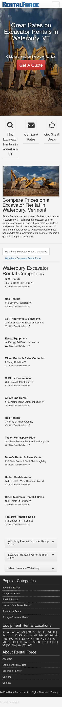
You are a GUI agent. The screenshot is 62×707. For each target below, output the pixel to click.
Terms (3, 702)
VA (8, 645)
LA (30, 635)
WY (30, 645)
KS (20, 635)
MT (17, 638)
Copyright (14, 702)
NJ (37, 638)
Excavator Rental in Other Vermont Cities (28, 556)
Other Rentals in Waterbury (23, 568)
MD (41, 635)
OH (9, 642)
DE (39, 632)
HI (54, 632)
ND (4, 642)
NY (48, 638)
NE (22, 638)
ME (35, 635)
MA (46, 635)
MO (11, 638)
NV (27, 638)
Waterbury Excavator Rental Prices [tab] (23, 258)
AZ (13, 632)
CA (23, 632)
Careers (6, 676)
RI (30, 642)
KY (25, 635)
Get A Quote (31, 65)
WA (14, 645)
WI (24, 645)
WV (19, 645)
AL (3, 632)
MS (5, 638)
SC (34, 642)
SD (39, 642)
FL (44, 632)
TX (49, 642)
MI (51, 635)
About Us (7, 658)
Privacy (54, 692)
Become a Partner (11, 670)
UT (55, 642)
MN (57, 635)
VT (3, 645)
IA (16, 635)
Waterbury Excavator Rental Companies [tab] (26, 251)
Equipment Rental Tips (14, 664)
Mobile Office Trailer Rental (16, 605)
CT (34, 632)
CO (29, 632)
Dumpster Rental (11, 593)
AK (8, 632)
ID (3, 635)
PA (25, 642)
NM (42, 638)
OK (15, 642)
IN (12, 635)
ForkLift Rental (10, 599)
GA (49, 632)
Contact (6, 682)
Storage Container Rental (15, 617)
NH (32, 638)
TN (44, 642)
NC (53, 638)
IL (8, 635)
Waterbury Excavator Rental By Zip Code (28, 542)
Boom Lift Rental (11, 587)
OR (20, 642)
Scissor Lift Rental (11, 611)
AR (18, 632)
